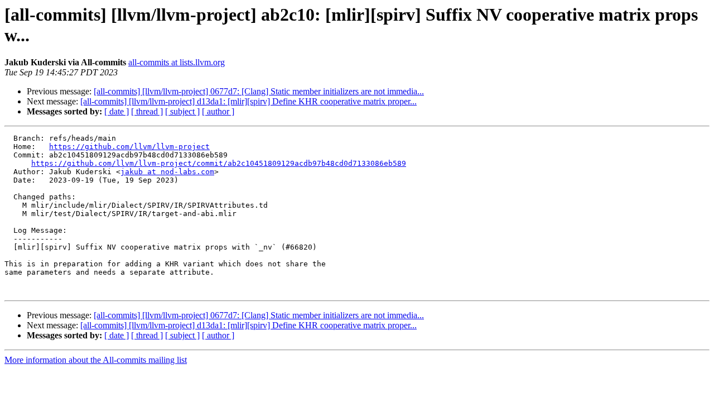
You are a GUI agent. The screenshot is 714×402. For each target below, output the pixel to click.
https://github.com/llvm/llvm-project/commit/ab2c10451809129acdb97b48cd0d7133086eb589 (218, 163)
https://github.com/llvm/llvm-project (129, 146)
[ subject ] (182, 111)
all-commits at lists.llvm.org (176, 62)
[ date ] (116, 111)
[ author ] (218, 111)
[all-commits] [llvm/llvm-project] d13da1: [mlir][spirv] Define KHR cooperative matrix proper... (248, 101)
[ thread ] (147, 111)
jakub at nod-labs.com (167, 172)
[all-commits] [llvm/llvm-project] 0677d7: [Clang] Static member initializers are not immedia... (259, 91)
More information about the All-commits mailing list (95, 360)
